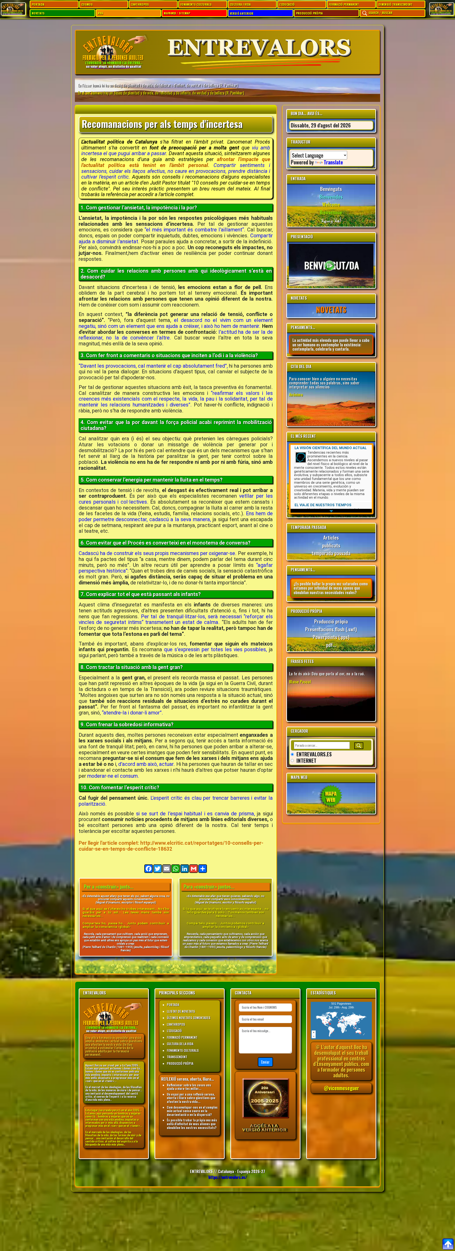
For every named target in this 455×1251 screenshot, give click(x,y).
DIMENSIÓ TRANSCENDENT (395, 4)
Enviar (265, 1062)
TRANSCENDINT (177, 1056)
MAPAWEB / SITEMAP (177, 13)
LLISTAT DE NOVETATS (181, 1011)
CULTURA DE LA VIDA (180, 1043)
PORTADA (38, 4)
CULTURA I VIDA (240, 4)
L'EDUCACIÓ (287, 4)
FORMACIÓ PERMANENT (344, 4)
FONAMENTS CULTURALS (196, 4)
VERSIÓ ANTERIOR (242, 13)
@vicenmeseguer (341, 1088)
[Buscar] (358, 745)
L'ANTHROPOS (140, 4)
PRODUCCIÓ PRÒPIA (309, 13)
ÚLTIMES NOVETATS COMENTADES (188, 1017)
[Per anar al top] (448, 1244)
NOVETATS (38, 13)
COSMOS (87, 4)
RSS (100, 13)
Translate (333, 162)
